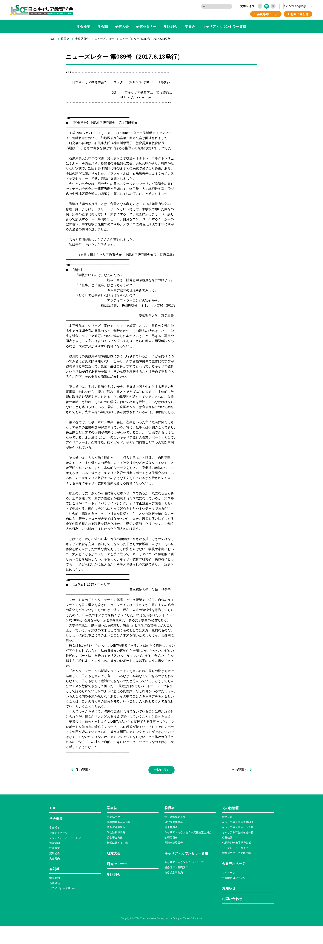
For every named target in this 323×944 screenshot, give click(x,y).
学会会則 (54, 877)
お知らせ (229, 888)
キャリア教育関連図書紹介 (237, 822)
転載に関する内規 (117, 842)
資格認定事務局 (173, 872)
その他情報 (230, 808)
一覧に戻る (162, 770)
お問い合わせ (232, 899)
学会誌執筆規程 (116, 832)
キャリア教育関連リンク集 (237, 827)
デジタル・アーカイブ (235, 847)
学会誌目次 (113, 816)
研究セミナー (146, 26)
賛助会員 (227, 816)
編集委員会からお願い (120, 822)
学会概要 (83, 26)
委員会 (190, 26)
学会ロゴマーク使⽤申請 (236, 852)
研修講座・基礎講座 (176, 867)
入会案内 (54, 858)
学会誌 (103, 26)
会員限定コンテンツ (234, 877)
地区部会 (170, 26)
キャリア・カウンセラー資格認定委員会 (188, 832)
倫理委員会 (171, 837)
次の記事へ (239, 770)
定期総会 (54, 853)
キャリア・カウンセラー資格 (224, 26)
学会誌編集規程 (116, 827)
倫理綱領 (54, 883)
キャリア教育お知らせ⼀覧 (237, 832)
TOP (52, 38)
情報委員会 (82, 38)
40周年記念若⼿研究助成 (236, 842)
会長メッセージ (58, 832)
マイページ (228, 872)
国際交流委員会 (173, 842)
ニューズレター (104, 38)
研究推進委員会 (173, 822)
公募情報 (227, 837)
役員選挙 (54, 848)
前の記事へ (83, 770)
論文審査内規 (115, 837)
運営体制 (54, 843)
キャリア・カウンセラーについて (184, 862)
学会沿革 (54, 827)
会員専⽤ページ (234, 863)
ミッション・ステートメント (66, 837)
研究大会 (122, 26)
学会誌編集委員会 (174, 816)
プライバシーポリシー (62, 888)
